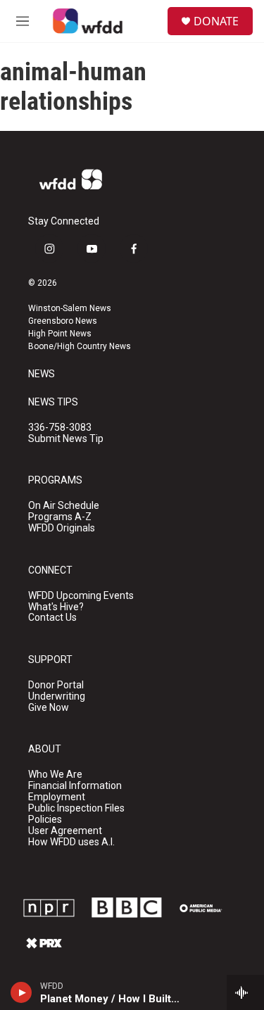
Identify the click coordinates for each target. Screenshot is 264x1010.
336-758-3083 (60, 427)
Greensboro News (62, 321)
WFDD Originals (61, 528)
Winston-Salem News (69, 308)
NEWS (41, 374)
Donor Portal (56, 685)
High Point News (60, 334)
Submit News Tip (65, 439)
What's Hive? (56, 607)
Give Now (48, 707)
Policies (45, 819)
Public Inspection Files (76, 808)
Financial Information (75, 786)
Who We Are (55, 774)
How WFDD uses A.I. (71, 842)
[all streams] (245, 992)
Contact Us (52, 617)
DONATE (216, 21)
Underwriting (56, 696)
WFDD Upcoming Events (81, 596)
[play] (21, 992)
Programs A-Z (60, 517)
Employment (56, 797)
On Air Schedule (63, 505)
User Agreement (65, 831)
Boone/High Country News (79, 346)
